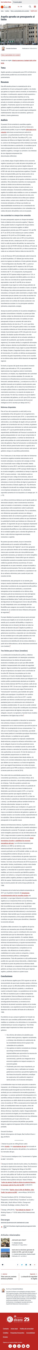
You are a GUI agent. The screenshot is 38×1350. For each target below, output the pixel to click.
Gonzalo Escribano (11, 48)
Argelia (7, 1146)
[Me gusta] (2, 1264)
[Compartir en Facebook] (17, 1265)
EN (21, 6)
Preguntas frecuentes (17, 1333)
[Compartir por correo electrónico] (30, 1265)
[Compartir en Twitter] (22, 1265)
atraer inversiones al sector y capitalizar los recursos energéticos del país (17, 840)
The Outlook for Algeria (23, 1210)
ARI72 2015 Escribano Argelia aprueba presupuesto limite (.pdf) (19, 1226)
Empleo (5, 1337)
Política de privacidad (26, 1329)
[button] (30, 6)
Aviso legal (14, 1329)
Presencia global (17, 2)
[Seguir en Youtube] (28, 1346)
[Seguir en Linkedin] (23, 1346)
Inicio (2, 11)
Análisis (7, 11)
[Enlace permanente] (34, 1265)
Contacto (6, 1329)
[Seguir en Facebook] (10, 1346)
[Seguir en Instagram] (19, 1346)
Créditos (5, 1333)
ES (18, 6)
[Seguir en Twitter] (14, 1346)
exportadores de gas (19, 1146)
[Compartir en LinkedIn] (26, 1265)
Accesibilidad (30, 1333)
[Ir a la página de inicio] (6, 7)
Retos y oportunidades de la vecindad (20, 11)
